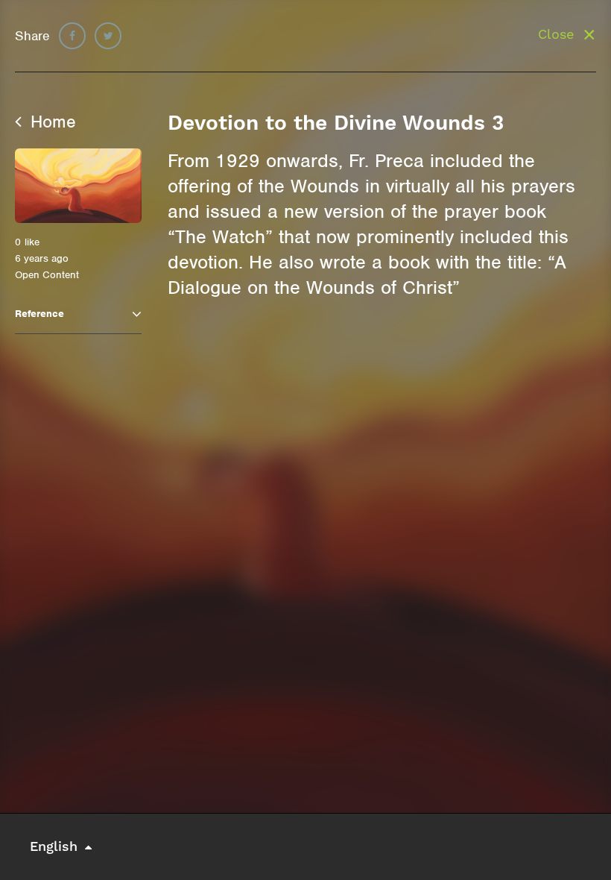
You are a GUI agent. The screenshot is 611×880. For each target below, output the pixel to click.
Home (50, 121)
